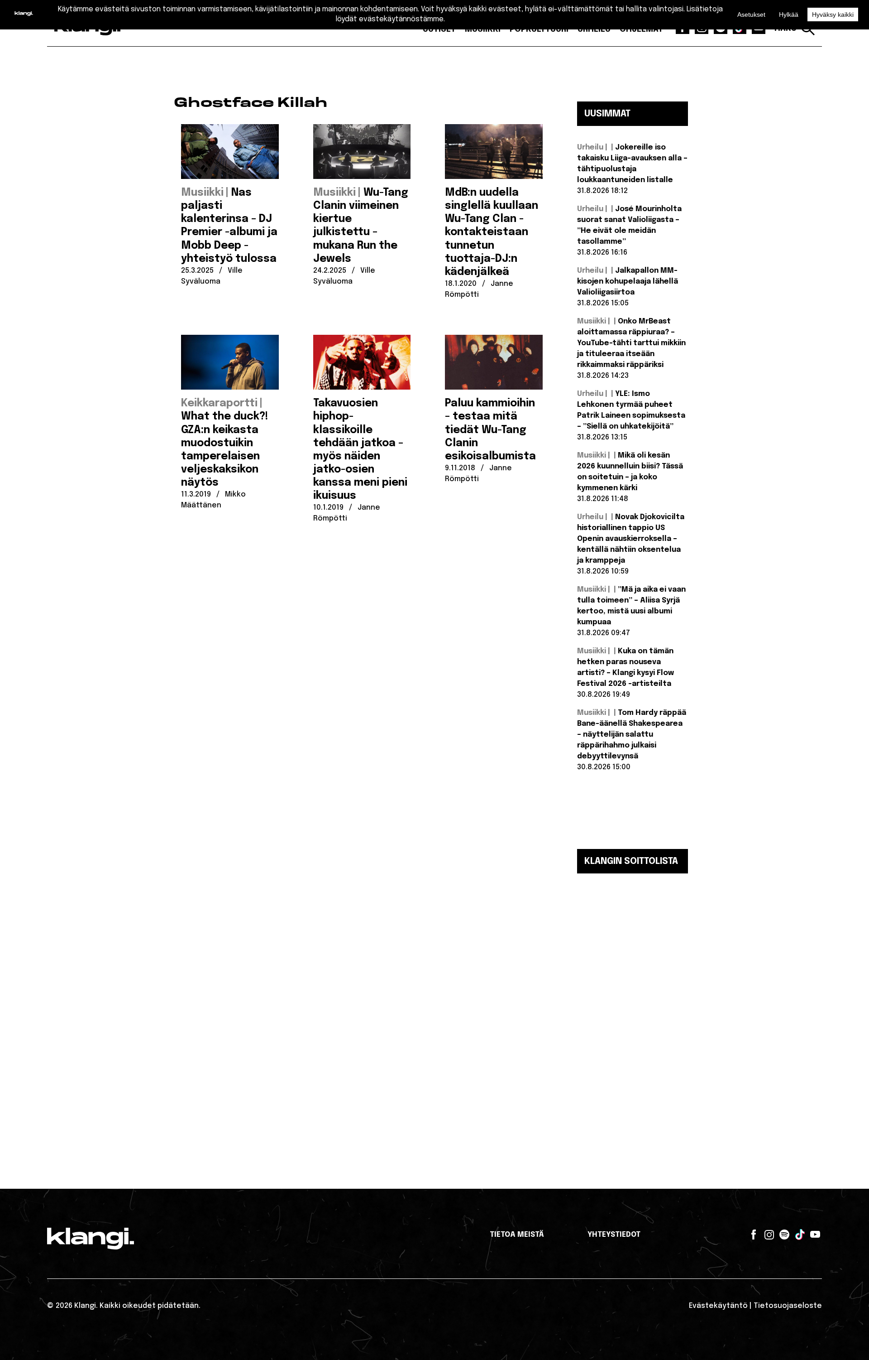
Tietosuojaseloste (788, 1306)
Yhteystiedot (613, 1235)
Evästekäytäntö (718, 1306)
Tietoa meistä (517, 1235)
